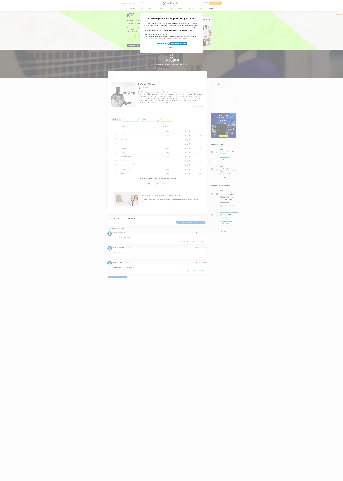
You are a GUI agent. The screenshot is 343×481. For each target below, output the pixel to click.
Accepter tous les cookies (178, 43)
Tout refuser (171, 47)
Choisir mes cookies (162, 43)
